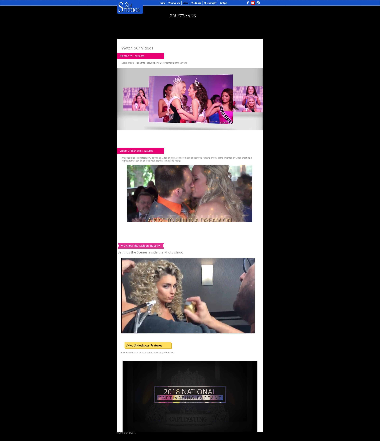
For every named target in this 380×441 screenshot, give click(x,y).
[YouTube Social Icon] (253, 3)
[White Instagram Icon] (258, 3)
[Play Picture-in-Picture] (246, 329)
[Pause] (125, 329)
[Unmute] (130, 329)
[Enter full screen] (251, 329)
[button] (190, 126)
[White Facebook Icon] (248, 3)
